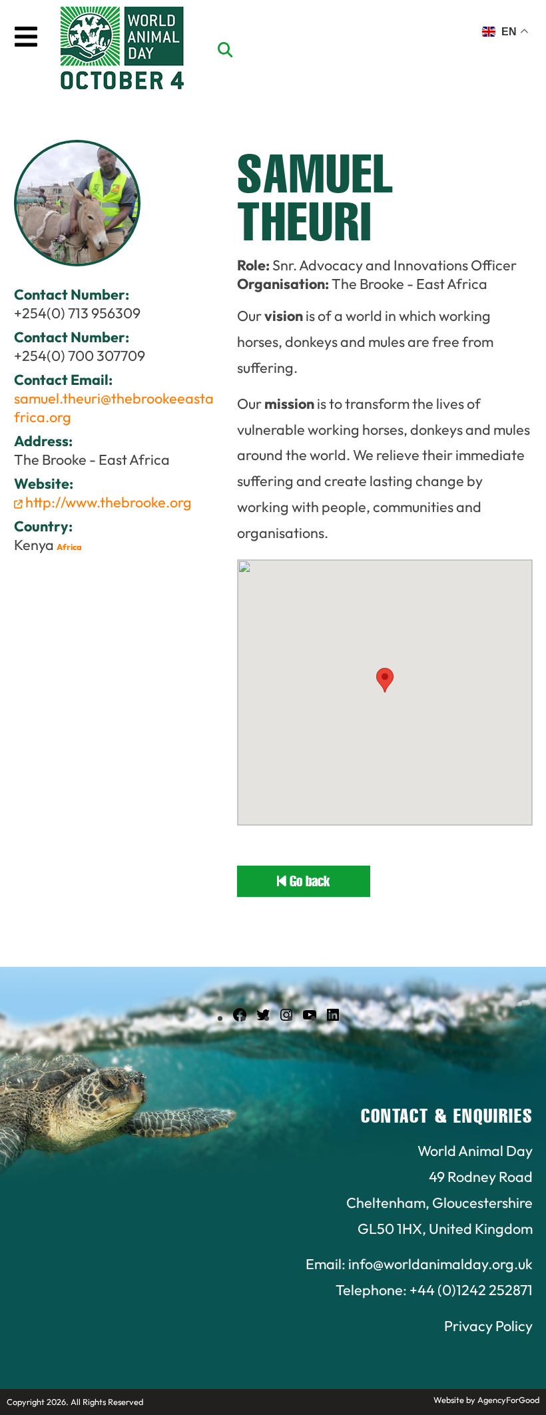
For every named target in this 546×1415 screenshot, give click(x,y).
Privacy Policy (488, 1325)
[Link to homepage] (122, 50)
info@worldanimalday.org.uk (440, 1264)
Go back (308, 881)
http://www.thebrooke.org (107, 502)
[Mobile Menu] (26, 37)
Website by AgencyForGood (486, 1399)
